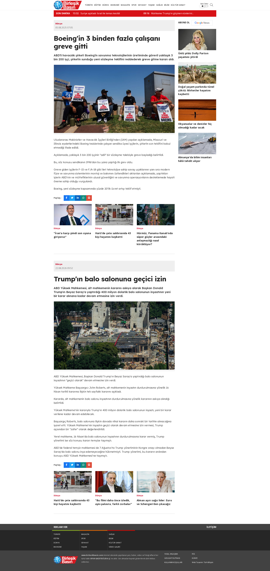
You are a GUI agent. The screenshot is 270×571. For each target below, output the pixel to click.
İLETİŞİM (211, 527)
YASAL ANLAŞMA (171, 554)
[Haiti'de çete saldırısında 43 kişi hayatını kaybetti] (114, 214)
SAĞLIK (159, 5)
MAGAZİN (125, 5)
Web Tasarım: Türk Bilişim (202, 562)
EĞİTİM (97, 5)
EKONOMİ (115, 5)
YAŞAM (151, 5)
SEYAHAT (142, 5)
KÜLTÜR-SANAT (115, 542)
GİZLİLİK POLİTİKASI (172, 558)
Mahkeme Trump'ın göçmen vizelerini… (168, 13)
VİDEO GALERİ (114, 547)
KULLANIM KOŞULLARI (173, 562)
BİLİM (166, 5)
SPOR (133, 5)
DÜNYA (105, 5)
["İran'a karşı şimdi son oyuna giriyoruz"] (73, 214)
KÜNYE (194, 558)
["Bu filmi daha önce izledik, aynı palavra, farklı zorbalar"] (114, 481)
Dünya (58, 23)
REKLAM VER (60, 527)
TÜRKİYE (89, 5)
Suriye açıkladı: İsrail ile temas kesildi (96, 13)
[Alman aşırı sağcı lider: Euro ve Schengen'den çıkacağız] (156, 481)
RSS (193, 554)
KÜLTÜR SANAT (178, 5)
